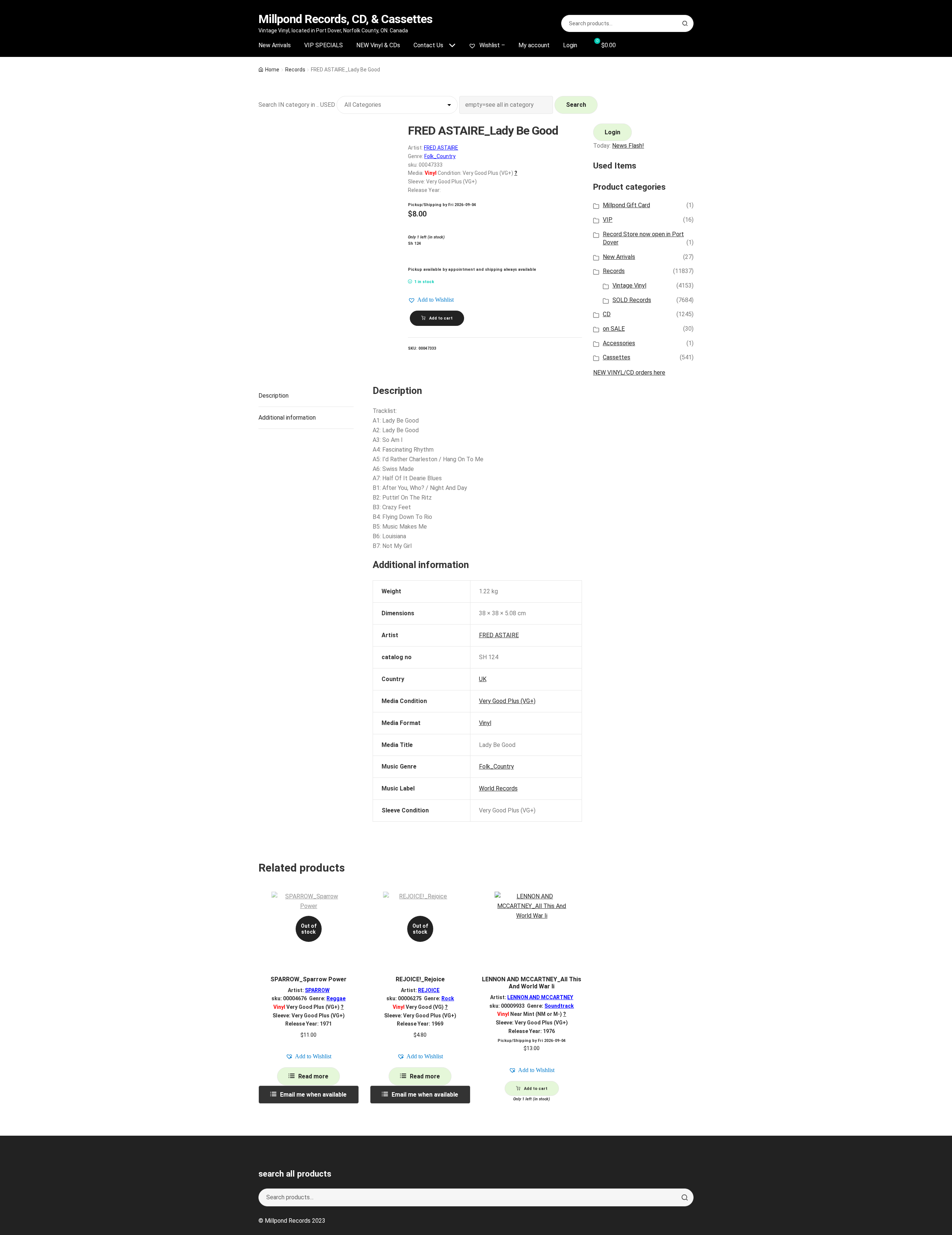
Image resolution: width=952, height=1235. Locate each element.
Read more (313, 1076)
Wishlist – (491, 45)
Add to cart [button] (535, 1088)
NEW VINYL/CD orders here (629, 372)
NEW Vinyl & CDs (378, 45)
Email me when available (313, 1094)
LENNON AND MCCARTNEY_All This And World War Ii (531, 983)
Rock (447, 998)
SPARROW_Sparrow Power (308, 979)
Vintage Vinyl (629, 285)
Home (272, 70)
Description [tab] (273, 395)
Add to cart (441, 318)
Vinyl (485, 722)
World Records (498, 788)
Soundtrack (559, 1006)
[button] (431, 300)
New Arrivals (274, 45)
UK (482, 679)
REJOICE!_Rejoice (420, 979)
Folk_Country (440, 156)
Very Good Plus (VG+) (507, 701)
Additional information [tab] (287, 417)
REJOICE (429, 990)
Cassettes (616, 357)
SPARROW (317, 990)
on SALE (614, 328)
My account (534, 45)
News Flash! (628, 145)
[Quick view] (350, 903)
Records (295, 70)
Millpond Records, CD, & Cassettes (345, 19)
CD (607, 314)
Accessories (619, 343)
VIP (607, 219)
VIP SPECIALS (323, 45)
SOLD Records (631, 300)
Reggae (336, 998)
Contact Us (428, 45)
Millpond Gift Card (626, 205)
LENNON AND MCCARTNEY (540, 997)
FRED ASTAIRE (441, 148)
